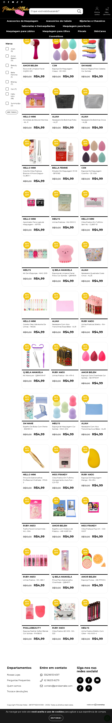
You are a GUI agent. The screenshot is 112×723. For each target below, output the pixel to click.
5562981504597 (52, 674)
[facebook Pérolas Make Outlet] (9, 2)
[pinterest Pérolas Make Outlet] (22, 2)
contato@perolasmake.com (58, 686)
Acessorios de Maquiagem (22, 21)
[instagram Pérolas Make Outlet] (4, 2)
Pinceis (82, 31)
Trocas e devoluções (17, 691)
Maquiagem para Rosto (77, 26)
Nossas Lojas (13, 674)
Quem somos (14, 686)
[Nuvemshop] (96, 705)
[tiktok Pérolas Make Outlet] (17, 2)
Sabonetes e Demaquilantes (38, 26)
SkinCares (100, 31)
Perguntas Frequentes (18, 680)
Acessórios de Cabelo (59, 21)
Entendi (56, 718)
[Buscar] (79, 11)
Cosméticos (56, 36)
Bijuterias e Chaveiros (92, 21)
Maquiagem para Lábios (20, 31)
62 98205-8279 (51, 680)
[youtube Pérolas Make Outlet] (13, 2)
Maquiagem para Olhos (56, 31)
